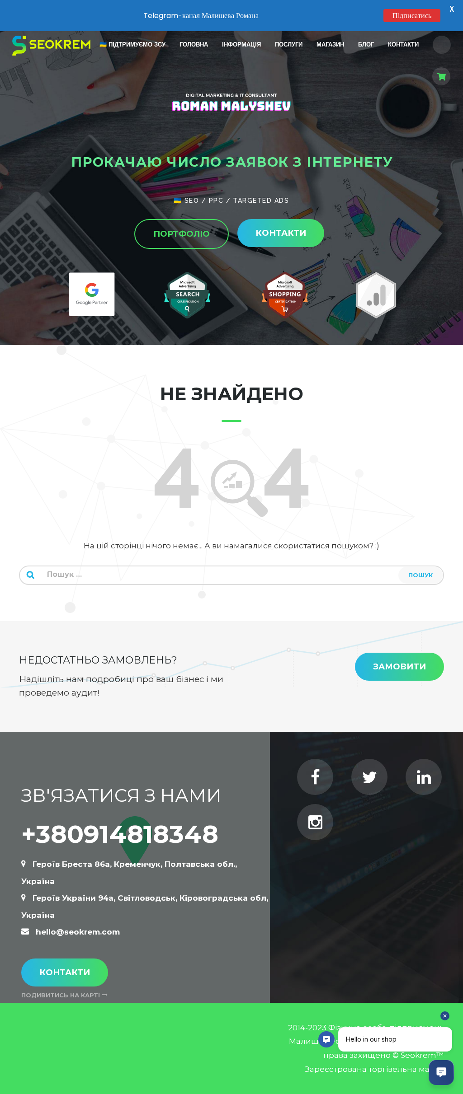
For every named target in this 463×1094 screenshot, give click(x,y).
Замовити (399, 667)
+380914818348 (119, 834)
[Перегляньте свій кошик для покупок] (441, 78)
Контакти (64, 972)
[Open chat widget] (441, 1072)
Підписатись (411, 15)
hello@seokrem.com (78, 931)
